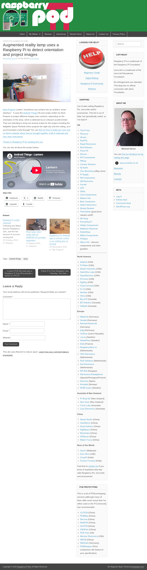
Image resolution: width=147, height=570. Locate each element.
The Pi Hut (85, 130)
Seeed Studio (86, 419)
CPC (82, 188)
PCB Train (84, 533)
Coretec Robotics (88, 164)
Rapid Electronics (88, 144)
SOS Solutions (86, 361)
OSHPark (84, 529)
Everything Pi (86, 222)
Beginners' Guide (92, 72)
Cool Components (88, 195)
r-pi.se (83, 337)
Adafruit (83, 262)
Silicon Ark (84, 242)
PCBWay (84, 516)
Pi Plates (84, 265)
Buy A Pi (83, 299)
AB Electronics (86, 181)
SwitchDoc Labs (87, 272)
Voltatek (83, 306)
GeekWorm (85, 423)
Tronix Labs (85, 405)
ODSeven (84, 436)
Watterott (84, 317)
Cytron (83, 450)
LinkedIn (118, 179)
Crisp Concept (86, 285)
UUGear (84, 333)
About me (90, 34)
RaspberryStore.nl (88, 347)
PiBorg (83, 161)
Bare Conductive (87, 201)
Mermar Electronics (89, 536)
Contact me (103, 34)
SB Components (87, 178)
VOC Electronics (87, 354)
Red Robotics (86, 147)
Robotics (92, 89)
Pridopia (84, 239)
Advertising (61, 34)
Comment (8, 297)
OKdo (82, 191)
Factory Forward (87, 461)
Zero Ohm (84, 454)
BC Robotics (85, 302)
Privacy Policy (119, 34)
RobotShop (85, 232)
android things (15, 259)
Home (22, 34)
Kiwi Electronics (87, 364)
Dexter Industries (88, 269)
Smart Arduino (86, 426)
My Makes (33, 34)
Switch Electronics (88, 205)
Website (6, 337)
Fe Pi (82, 289)
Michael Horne (10, 58)
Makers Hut (85, 198)
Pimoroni (84, 134)
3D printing (8, 41)
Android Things (30, 113)
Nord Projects (9, 109)
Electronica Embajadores (91, 374)
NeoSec (83, 292)
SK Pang (84, 218)
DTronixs (84, 279)
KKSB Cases (86, 388)
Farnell (83, 184)
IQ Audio (84, 167)
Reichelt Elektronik (88, 323)
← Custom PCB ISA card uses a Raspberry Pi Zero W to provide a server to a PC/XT (18, 273)
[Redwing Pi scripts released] (14, 231)
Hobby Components (89, 225)
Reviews (48, 34)
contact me (93, 466)
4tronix (83, 137)
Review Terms (76, 34)
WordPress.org (123, 206)
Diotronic (84, 381)
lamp (26, 259)
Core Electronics (87, 409)
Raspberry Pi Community (92, 83)
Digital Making (92, 78)
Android (16, 41)
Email (6, 331)
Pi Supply (84, 174)
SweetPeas (85, 340)
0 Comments (34, 58)
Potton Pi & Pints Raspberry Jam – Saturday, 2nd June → (55, 272)
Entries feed (121, 200)
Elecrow (83, 519)
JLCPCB (84, 512)
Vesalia (83, 320)
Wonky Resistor (87, 208)
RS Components (87, 157)
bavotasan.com (138, 567)
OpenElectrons (87, 275)
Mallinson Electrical (88, 228)
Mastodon (118, 168)
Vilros (82, 296)
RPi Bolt (83, 371)
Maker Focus (86, 440)
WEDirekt (84, 543)
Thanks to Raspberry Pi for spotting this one (23, 142)
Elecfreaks (85, 433)
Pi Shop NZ (85, 398)
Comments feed (123, 203)
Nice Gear (84, 402)
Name (6, 324)
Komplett (84, 384)
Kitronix (83, 154)
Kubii (82, 344)
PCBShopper (86, 546)
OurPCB (84, 526)
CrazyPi (83, 457)
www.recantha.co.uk (129, 163)
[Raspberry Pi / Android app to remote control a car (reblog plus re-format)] (60, 226)
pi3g (82, 330)
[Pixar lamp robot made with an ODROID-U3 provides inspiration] (36, 224)
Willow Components (89, 235)
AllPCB (83, 539)
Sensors (24, 41)
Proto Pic (84, 151)
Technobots (85, 211)
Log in (119, 196)
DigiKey (83, 282)
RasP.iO (83, 140)
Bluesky (117, 174)
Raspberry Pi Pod (24, 567)
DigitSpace (85, 429)
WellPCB (84, 522)
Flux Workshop (87, 171)
